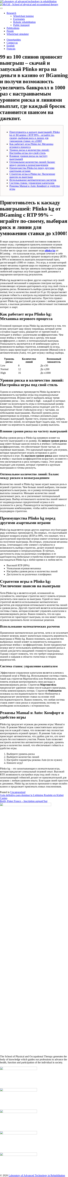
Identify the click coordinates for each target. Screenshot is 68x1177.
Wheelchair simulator (18, 34)
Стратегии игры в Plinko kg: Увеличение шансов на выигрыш (32, 175)
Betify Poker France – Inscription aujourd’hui (23, 801)
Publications (13, 28)
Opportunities (14, 39)
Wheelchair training (23, 16)
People (10, 31)
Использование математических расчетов (32, 180)
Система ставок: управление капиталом (31, 183)
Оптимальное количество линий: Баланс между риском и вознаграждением (32, 163)
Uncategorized (17, 792)
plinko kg (50, 250)
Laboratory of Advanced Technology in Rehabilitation (37, 1175)
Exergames (19, 19)
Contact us (12, 42)
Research (11, 13)
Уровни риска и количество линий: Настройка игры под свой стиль (29, 151)
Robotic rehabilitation (24, 22)
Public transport (21, 25)
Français (11, 48)
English (11, 45)
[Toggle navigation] (1, 8)
